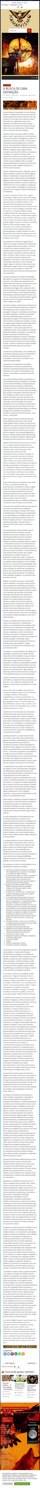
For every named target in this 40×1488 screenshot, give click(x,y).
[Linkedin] (15, 1354)
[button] (33, 78)
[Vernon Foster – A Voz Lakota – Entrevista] (8, 1376)
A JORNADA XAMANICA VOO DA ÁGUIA (7, 1451)
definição (32, 95)
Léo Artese (7, 85)
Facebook (32, 1363)
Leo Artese (16, 95)
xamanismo (10, 97)
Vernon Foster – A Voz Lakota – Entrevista (7, 1386)
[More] (23, 1354)
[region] (20, 54)
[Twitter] (8, 1354)
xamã (4, 97)
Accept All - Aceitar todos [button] (22, 1484)
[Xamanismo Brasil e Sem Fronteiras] (20, 1376)
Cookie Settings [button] (7, 1484)
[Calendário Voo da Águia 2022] (32, 1376)
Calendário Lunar (33, 1443)
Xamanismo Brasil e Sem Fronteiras (20, 1386)
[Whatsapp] (19, 1354)
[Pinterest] (12, 1354)
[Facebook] (5, 1354)
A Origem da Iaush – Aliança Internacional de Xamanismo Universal (6, 1442)
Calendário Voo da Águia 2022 (31, 1388)
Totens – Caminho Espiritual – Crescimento (23, 5)
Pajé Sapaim (9, 1363)
